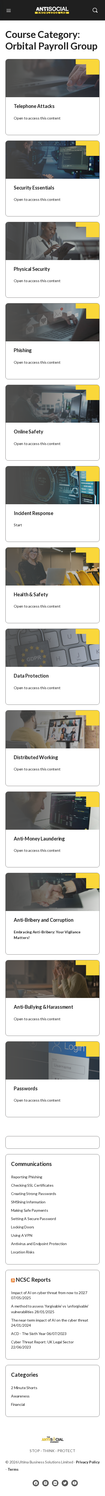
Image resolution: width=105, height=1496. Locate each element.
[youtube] (74, 1483)
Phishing (23, 350)
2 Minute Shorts (24, 1387)
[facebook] (36, 1483)
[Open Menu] (8, 9)
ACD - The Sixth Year (28, 1333)
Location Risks (22, 1252)
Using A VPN (21, 1235)
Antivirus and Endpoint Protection (39, 1243)
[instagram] (45, 1483)
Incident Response (33, 513)
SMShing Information (28, 1202)
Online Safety (28, 432)
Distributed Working (36, 757)
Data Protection (31, 676)
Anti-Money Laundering (39, 839)
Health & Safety (31, 594)
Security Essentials (34, 188)
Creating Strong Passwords (33, 1193)
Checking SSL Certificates (32, 1185)
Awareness (20, 1396)
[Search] (95, 10)
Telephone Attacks (34, 106)
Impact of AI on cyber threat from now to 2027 (49, 1292)
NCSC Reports (33, 1279)
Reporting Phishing (26, 1177)
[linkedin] (55, 1483)
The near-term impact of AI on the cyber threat (49, 1320)
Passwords (26, 1088)
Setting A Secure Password (33, 1218)
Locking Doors (22, 1227)
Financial (18, 1404)
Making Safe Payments (29, 1210)
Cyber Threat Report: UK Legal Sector (42, 1342)
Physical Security (32, 269)
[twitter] (65, 1483)
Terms (13, 1469)
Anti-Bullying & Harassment (43, 1007)
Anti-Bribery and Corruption (44, 920)
